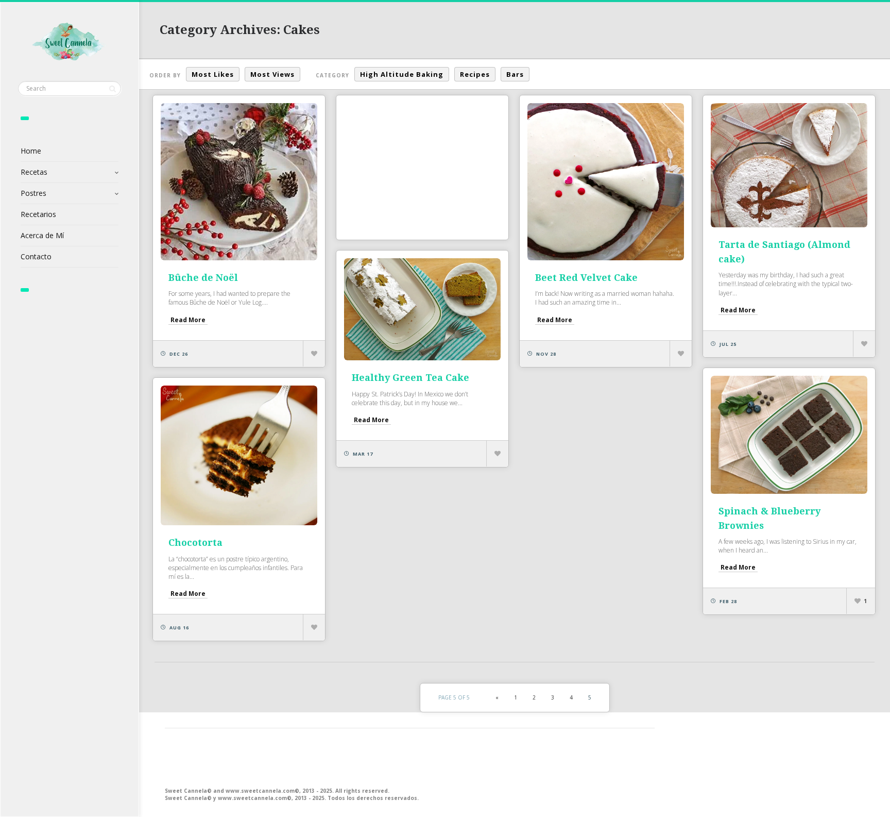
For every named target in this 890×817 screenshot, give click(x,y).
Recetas (34, 172)
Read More (188, 319)
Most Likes (213, 74)
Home (31, 151)
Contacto (36, 256)
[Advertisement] (422, 167)
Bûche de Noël (203, 277)
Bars (515, 74)
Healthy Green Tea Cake (410, 377)
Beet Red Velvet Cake (586, 277)
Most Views (272, 74)
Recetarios (38, 214)
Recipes (475, 74)
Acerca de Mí (42, 235)
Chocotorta (195, 542)
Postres (33, 193)
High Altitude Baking (401, 74)
